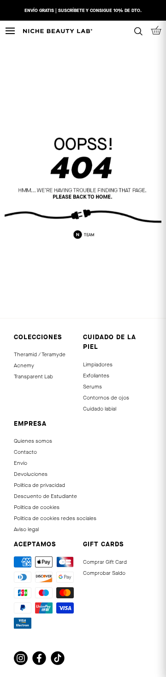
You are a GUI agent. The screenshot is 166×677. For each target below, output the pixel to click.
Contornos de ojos (106, 397)
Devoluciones (30, 474)
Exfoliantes (96, 375)
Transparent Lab (33, 376)
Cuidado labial (99, 408)
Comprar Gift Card (105, 562)
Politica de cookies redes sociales (55, 518)
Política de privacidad (39, 485)
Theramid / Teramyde (39, 354)
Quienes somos (33, 441)
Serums (92, 386)
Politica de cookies (36, 507)
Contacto (25, 452)
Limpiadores (98, 364)
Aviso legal (26, 529)
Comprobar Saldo (104, 573)
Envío (20, 463)
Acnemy (24, 365)
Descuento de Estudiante (45, 496)
